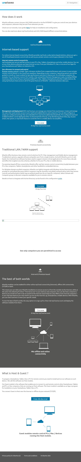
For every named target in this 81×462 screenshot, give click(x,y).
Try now (40, 123)
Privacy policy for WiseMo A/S (11, 455)
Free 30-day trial (40, 399)
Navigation (72, 3)
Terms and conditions (30, 455)
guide (60, 178)
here (28, 28)
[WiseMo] (8, 2)
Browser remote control (10, 71)
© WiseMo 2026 (45, 455)
